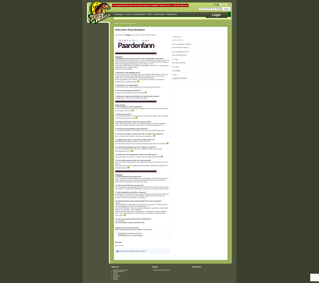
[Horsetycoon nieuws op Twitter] (226, 5)
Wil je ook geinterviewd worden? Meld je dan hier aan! (133, 229)
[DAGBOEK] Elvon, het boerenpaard (130, 235)
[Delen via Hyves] (175, 78)
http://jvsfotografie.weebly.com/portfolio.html (130, 222)
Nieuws (116, 23)
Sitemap (115, 279)
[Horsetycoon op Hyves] (223, 5)
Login (216, 15)
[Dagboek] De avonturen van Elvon (130, 233)
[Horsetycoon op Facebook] (218, 5)
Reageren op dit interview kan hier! (127, 228)
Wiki (150, 14)
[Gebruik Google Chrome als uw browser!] (215, 5)
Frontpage (118, 14)
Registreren (172, 14)
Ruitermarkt (159, 14)
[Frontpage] (100, 12)
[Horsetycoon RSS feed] (229, 5)
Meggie (128, 35)
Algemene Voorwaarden (120, 270)
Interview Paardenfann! (128, 23)
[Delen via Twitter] (173, 78)
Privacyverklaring (118, 271)
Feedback (177, 70)
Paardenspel (139, 14)
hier (171, 5)
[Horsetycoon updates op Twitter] (221, 5)
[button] (226, 9)
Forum (128, 14)
